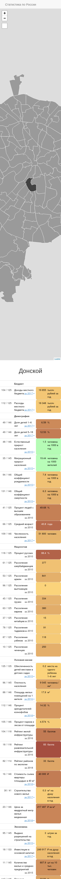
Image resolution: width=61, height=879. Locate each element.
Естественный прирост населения (22, 445)
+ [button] (5, 13)
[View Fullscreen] (4, 25)
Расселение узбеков (21, 638)
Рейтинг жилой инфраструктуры (23, 733)
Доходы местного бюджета (24, 391)
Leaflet (57, 359)
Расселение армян (21, 577)
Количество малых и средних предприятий (23, 866)
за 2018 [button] (28, 715)
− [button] (5, 18)
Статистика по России (20, 4)
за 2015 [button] (28, 451)
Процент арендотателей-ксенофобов (23, 708)
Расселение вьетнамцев (21, 587)
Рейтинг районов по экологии (23, 762)
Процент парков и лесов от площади (24, 723)
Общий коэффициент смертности (22, 494)
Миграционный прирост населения (22, 461)
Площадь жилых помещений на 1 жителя (23, 695)
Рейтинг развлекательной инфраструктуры (23, 748)
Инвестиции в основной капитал (24, 851)
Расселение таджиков (21, 629)
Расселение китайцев (21, 619)
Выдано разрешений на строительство (22, 836)
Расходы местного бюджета (19, 406)
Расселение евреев (21, 609)
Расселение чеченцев (21, 648)
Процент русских (23, 553)
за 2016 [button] (28, 699)
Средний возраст (23, 524)
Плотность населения (20, 684)
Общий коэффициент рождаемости (22, 478)
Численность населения (21, 535)
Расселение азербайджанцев (23, 564)
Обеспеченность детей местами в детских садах (23, 669)
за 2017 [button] (28, 393)
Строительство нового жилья (22, 792)
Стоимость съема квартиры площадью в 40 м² (24, 777)
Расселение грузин (21, 600)
